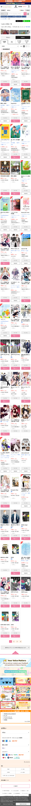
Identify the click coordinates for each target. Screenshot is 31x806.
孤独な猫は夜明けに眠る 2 (25, 355)
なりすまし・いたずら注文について (21, 795)
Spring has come (25, 212)
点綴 (22, 140)
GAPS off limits (14, 592)
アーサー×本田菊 (11, 16)
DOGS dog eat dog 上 (15, 355)
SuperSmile (13, 103)
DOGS (12, 557)
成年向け (8, 10)
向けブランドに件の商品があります (15, 647)
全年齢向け (3, 10)
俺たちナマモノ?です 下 (15, 387)
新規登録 (20, 6)
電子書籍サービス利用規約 (7, 793)
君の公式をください (5, 420)
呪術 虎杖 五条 (4, 16)
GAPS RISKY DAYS (5, 624)
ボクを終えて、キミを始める (15, 282)
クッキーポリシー (26, 793)
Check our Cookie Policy (8, 804)
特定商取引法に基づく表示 (9, 795)
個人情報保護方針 (17, 793)
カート (6, 84)
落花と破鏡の (14, 176)
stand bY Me (24, 248)
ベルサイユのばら (8, 718)
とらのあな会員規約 (15, 790)
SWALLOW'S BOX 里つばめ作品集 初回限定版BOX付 (25, 321)
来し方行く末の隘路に (15, 140)
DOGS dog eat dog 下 (5, 355)
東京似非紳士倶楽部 (5, 176)
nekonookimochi (25, 453)
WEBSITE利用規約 (6, 790)
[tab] (11, 42)
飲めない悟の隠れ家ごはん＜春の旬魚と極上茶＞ (15, 68)
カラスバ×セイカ (8, 717)
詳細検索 (28, 14)
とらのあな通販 (3, 18)
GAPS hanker (24, 592)
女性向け (28, 10)
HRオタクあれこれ (15, 248)
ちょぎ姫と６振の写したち (5, 453)
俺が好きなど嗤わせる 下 (5, 525)
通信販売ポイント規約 (25, 790)
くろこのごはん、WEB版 (15, 213)
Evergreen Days (14, 490)
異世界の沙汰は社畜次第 (10, 713)
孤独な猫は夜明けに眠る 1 (5, 387)
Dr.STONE (19, 16)
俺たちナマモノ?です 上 (25, 387)
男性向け (22, 10)
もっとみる (27, 721)
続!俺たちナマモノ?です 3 (25, 420)
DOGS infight (24, 525)
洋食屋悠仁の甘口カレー (25, 104)
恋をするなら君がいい (5, 213)
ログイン (25, 6)
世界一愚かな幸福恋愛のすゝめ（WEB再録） (25, 559)
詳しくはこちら (27, 761)
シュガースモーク (15, 452)
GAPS (12, 624)
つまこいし (3, 319)
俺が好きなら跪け (4, 557)
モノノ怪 (24, 16)
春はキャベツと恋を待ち (25, 176)
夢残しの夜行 (3, 103)
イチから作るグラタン (5, 140)
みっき (5, 715)
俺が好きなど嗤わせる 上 (15, 525)
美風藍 (5, 720)
